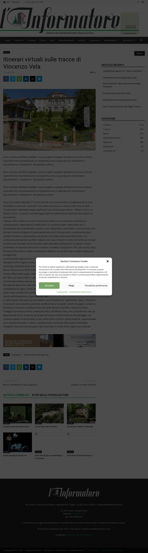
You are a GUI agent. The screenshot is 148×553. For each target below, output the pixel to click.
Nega (71, 285)
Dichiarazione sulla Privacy (80, 292)
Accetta (49, 285)
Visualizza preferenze (96, 285)
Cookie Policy (62, 292)
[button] (107, 261)
